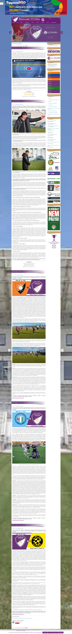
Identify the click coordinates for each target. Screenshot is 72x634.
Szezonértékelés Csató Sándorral (19, 101)
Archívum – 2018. (20, 406)
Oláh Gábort (36, 601)
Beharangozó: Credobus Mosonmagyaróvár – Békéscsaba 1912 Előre (28, 402)
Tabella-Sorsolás (38, 16)
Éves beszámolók (57, 16)
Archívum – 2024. (18, 104)
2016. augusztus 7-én (35, 301)
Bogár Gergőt (40, 475)
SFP (52, 16)
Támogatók (48, 16)
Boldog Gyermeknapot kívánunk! (53, 112)
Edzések (22, 16)
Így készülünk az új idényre (18, 48)
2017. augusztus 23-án (33, 436)
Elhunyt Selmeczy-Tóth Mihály (53, 106)
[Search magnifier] (60, 18)
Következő (26, 45)
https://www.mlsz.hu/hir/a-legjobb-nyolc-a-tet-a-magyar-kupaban (22, 618)
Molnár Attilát (39, 385)
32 (23, 45)
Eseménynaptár (27, 16)
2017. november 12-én (33, 386)
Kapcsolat (43, 16)
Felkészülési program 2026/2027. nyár (54, 99)
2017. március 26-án (28, 302)
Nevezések (50, 101)
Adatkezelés (61, 632)
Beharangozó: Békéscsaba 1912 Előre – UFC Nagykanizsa (25, 525)
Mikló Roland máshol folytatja (53, 103)
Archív (22, 51)
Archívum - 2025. (18, 51)
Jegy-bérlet (32, 16)
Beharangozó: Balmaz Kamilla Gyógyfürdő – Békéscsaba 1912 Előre (27, 271)
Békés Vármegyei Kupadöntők (52, 120)
